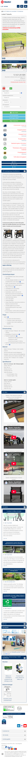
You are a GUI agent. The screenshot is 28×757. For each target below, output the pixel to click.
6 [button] (22, 58)
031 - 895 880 (5, 6)
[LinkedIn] (18, 725)
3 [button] (18, 58)
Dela (15, 166)
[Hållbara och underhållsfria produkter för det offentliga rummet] (8, 668)
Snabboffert (15, 120)
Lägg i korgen (15, 112)
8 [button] (25, 58)
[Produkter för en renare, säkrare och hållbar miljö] (19, 668)
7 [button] (24, 58)
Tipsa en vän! (14, 164)
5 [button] (21, 58)
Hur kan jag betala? (14, 115)
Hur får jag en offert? (14, 118)
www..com (6, 653)
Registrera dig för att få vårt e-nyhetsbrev (14, 713)
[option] (14, 45)
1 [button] (15, 58)
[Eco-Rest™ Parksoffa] (9, 66)
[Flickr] (21, 725)
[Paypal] (8, 747)
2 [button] (17, 58)
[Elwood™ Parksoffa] (14, 66)
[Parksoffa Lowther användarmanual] (7, 691)
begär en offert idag (7, 265)
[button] (25, 6)
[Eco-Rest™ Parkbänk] (4, 66)
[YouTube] (25, 725)
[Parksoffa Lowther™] (14, 640)
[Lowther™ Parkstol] (19, 66)
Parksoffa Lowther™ (16, 652)
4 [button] (19, 58)
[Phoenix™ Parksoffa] (24, 66)
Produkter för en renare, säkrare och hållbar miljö (19, 677)
